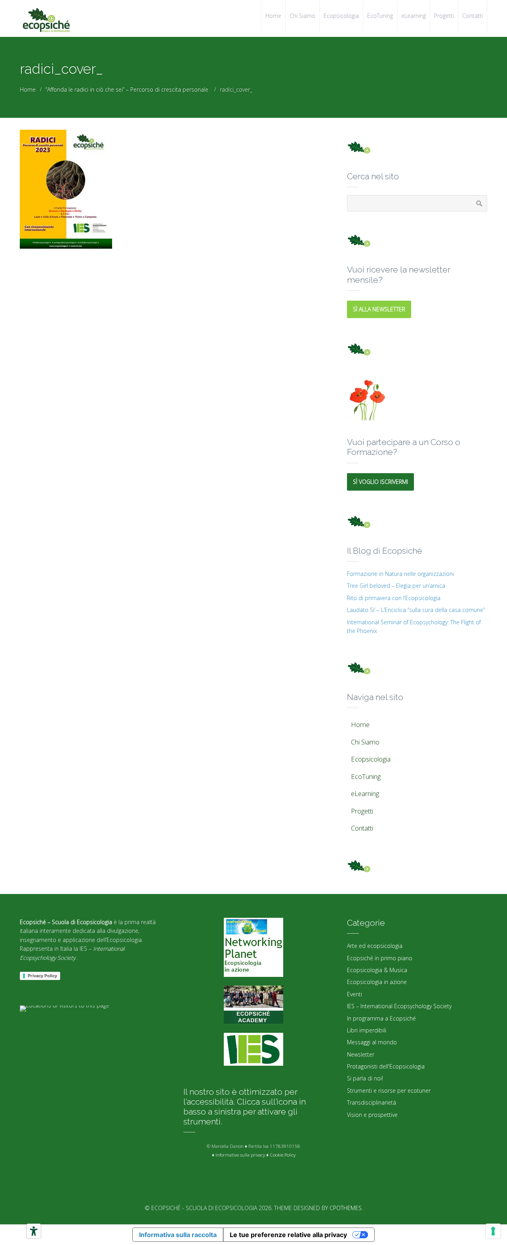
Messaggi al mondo (372, 1042)
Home (28, 89)
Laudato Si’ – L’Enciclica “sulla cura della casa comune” (416, 610)
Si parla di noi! (365, 1078)
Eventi (354, 994)
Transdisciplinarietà (371, 1102)
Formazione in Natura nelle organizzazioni (400, 573)
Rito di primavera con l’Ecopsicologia (393, 598)
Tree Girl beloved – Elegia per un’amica (396, 585)
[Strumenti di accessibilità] (33, 1231)
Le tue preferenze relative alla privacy (288, 1235)
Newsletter (360, 1054)
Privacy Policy (42, 975)
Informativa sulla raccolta (178, 1235)
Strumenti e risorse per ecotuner (389, 1090)
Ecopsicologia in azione (377, 982)
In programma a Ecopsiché (381, 1018)
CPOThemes (346, 1208)
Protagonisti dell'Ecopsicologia (386, 1066)
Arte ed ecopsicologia (374, 946)
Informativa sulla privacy (240, 1155)
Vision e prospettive (372, 1114)
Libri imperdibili (366, 1030)
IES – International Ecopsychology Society (399, 1006)
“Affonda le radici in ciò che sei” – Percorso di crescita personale (127, 89)
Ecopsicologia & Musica (377, 970)
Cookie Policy (282, 1155)
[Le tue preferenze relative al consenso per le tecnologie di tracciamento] (493, 1231)
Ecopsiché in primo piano (379, 958)
